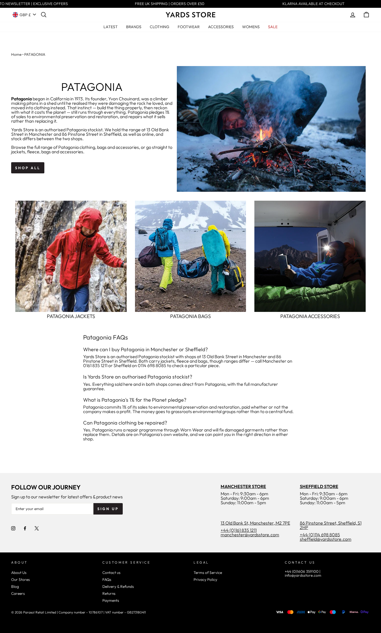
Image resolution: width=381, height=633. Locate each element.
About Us (18, 572)
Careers (18, 593)
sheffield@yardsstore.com (325, 539)
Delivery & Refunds (118, 586)
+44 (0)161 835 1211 (239, 530)
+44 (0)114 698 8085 (320, 534)
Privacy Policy (205, 579)
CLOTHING (159, 26)
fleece (33, 151)
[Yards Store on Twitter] (37, 528)
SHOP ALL (27, 168)
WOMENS (251, 26)
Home (16, 54)
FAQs (106, 579)
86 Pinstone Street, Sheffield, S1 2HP (330, 525)
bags (46, 151)
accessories (71, 151)
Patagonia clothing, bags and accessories (98, 147)
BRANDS (133, 26)
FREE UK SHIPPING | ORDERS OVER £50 (166, 4)
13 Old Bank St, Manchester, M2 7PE (255, 523)
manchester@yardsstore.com (250, 534)
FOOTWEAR (189, 26)
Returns (108, 593)
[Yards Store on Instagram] (13, 528)
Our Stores (20, 579)
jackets (18, 151)
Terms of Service (208, 572)
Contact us (111, 572)
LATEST (110, 26)
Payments (110, 600)
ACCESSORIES (221, 26)
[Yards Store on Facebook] (25, 528)
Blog (15, 586)
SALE (273, 26)
